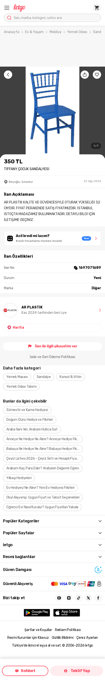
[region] (52, 112)
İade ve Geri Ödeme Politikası (52, 357)
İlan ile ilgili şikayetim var (56, 346)
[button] (7, 8)
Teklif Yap (80, 670)
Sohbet (28, 670)
